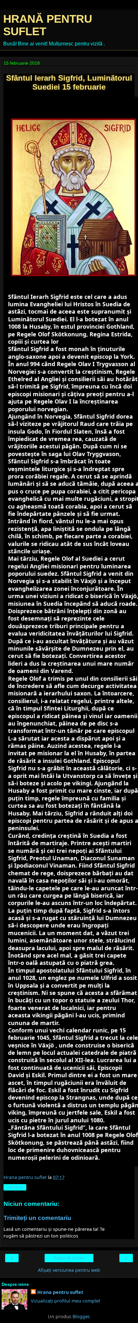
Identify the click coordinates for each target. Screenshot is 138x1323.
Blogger (81, 1316)
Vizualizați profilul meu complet (65, 1301)
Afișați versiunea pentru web (69, 1270)
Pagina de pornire (69, 1258)
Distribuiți (15, 1187)
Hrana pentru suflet (60, 1292)
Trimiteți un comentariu (37, 1218)
